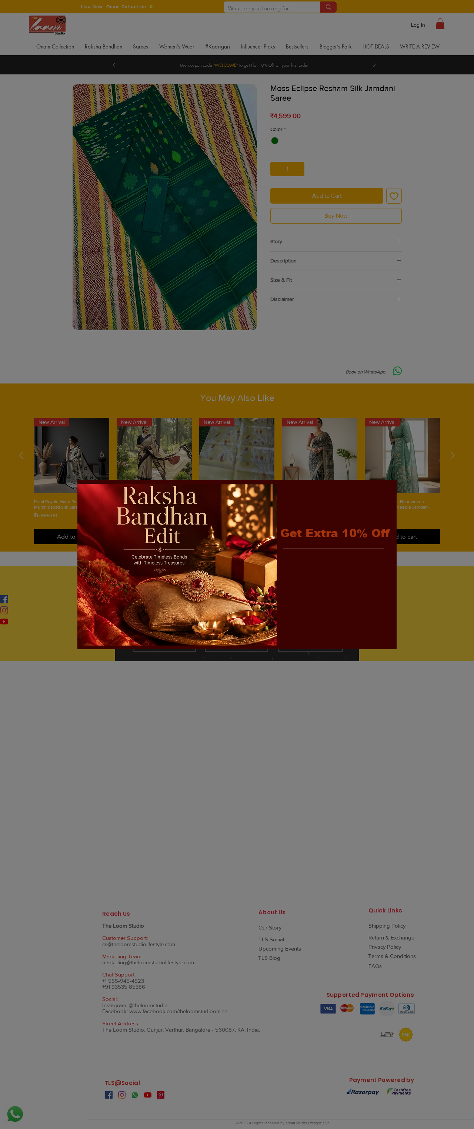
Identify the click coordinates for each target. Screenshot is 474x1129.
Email (289, 566)
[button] (384, 491)
